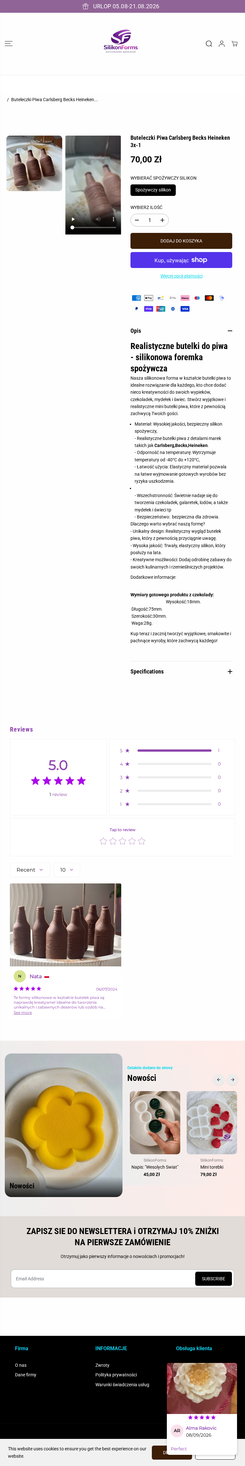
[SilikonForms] (121, 44)
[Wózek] (234, 43)
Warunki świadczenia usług (122, 1384)
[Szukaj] (209, 43)
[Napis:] (155, 1122)
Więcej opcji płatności (181, 276)
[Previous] (218, 1079)
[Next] (232, 1079)
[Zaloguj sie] (221, 43)
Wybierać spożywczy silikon (163, 178)
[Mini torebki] (212, 1122)
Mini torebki (211, 1167)
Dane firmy (25, 1374)
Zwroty (102, 1365)
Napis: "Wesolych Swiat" (154, 1167)
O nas (20, 1365)
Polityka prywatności (116, 1374)
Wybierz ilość (146, 207)
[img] (58, 782)
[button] (8, 44)
